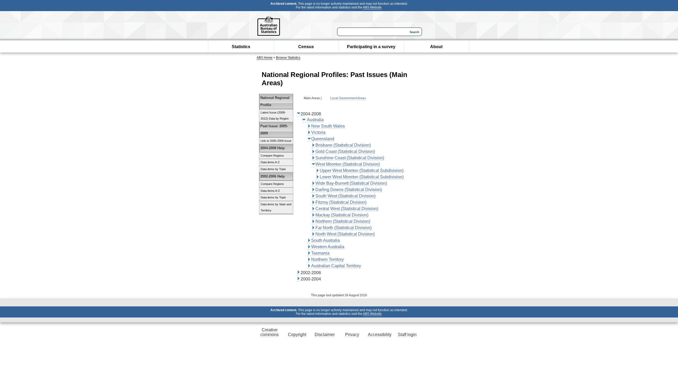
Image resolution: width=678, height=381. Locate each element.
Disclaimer (325, 334)
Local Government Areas (348, 98)
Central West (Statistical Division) (346, 208)
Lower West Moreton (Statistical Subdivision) (362, 177)
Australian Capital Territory (336, 266)
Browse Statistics (288, 58)
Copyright (297, 334)
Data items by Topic (273, 169)
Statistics (241, 46)
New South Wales (328, 126)
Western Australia (327, 246)
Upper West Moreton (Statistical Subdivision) (362, 170)
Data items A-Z (270, 162)
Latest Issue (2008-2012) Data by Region (275, 115)
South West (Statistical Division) (345, 196)
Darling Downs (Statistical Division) (348, 189)
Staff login (407, 334)
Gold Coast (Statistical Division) (345, 151)
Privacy (352, 334)
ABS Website (372, 7)
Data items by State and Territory (276, 207)
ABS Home (265, 58)
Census (306, 46)
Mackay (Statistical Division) (341, 215)
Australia (315, 119)
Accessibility (379, 334)
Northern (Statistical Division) (342, 221)
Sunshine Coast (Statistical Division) (349, 158)
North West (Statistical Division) (345, 234)
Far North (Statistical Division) (343, 227)
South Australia (325, 240)
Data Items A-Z (270, 190)
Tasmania (320, 253)
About (436, 46)
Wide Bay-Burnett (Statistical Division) (351, 183)
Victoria (318, 132)
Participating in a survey (371, 46)
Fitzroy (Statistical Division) (341, 202)
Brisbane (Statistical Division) (343, 145)
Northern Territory (327, 259)
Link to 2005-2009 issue (276, 140)
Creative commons (269, 332)
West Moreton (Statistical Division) (347, 164)
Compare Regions (272, 155)
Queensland (322, 139)
